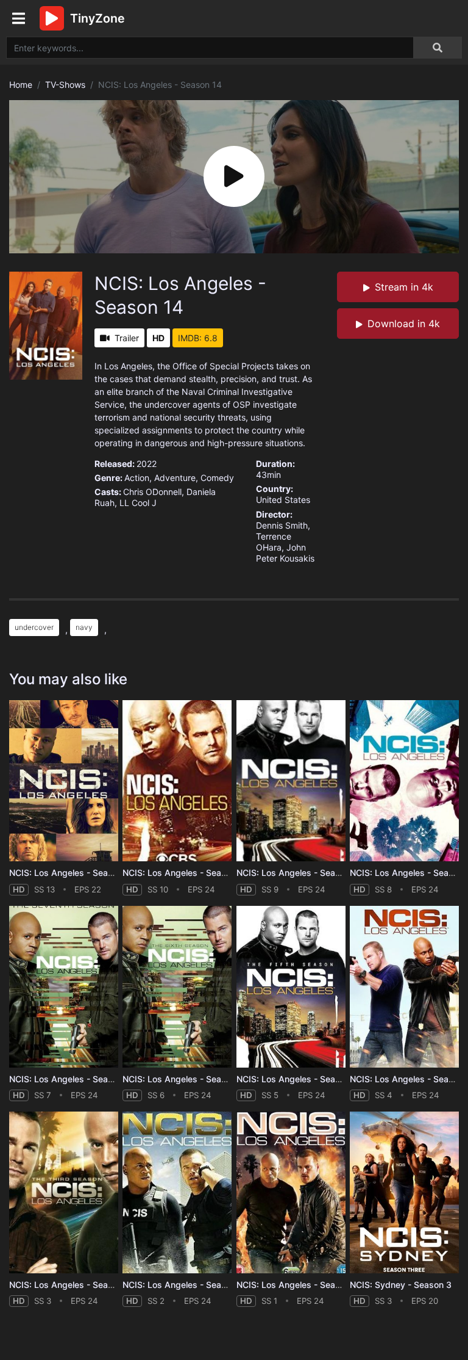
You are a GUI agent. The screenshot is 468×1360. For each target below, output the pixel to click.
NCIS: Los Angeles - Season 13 (72, 872)
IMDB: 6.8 (198, 338)
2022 (146, 463)
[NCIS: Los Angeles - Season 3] (63, 1192)
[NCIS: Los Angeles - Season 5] (291, 987)
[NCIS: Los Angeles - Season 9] (291, 781)
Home (20, 84)
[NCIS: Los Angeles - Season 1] (291, 1192)
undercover (34, 627)
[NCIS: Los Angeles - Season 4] (404, 987)
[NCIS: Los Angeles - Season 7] (63, 987)
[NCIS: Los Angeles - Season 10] (177, 781)
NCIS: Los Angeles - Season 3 (69, 1284)
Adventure (175, 477)
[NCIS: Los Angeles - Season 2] (177, 1192)
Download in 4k (403, 323)
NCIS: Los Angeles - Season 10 (185, 872)
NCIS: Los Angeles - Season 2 (183, 1284)
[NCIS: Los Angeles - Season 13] (63, 781)
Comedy (217, 477)
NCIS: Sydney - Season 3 (401, 1284)
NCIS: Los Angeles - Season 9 (297, 872)
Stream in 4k (404, 287)
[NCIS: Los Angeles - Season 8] (404, 781)
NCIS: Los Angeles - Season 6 (183, 1079)
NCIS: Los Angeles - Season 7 (69, 1079)
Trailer (127, 338)
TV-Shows (65, 84)
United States (283, 499)
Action (136, 477)
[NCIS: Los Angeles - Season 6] (177, 987)
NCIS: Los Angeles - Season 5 (297, 1079)
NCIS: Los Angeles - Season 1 (296, 1284)
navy (84, 627)
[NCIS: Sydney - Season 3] (404, 1192)
